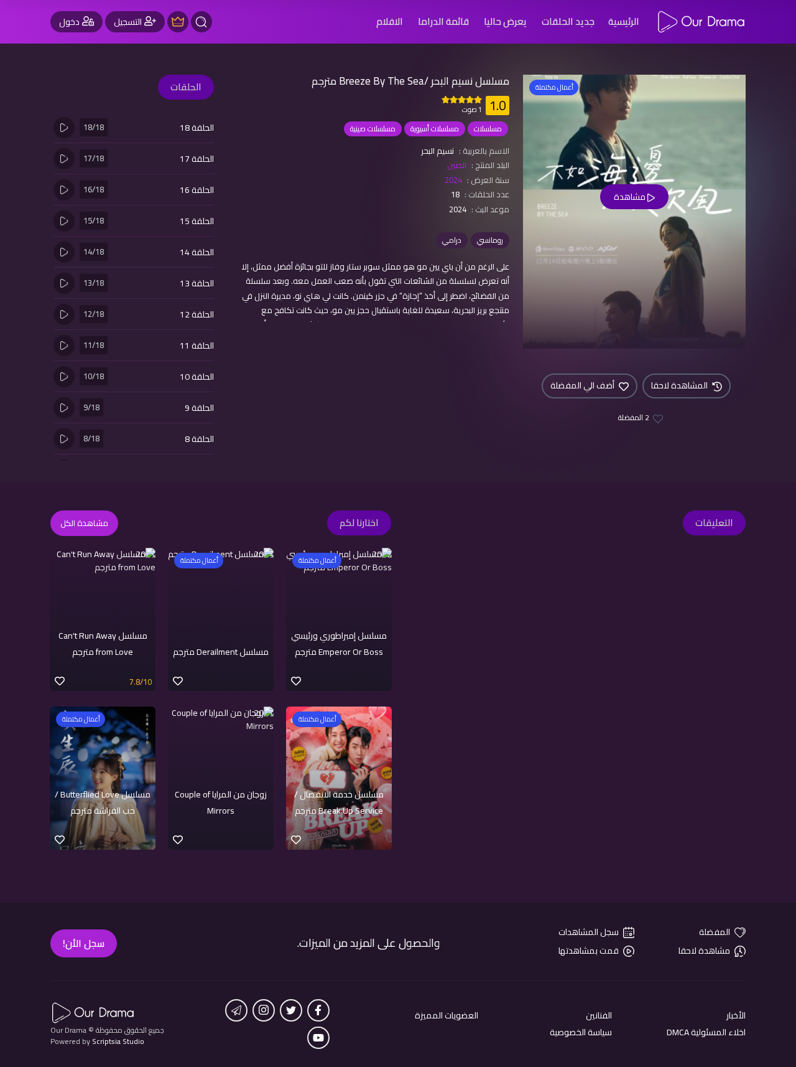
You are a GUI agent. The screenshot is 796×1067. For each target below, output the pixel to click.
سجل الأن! (83, 943)
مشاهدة (630, 197)
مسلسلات (488, 128)
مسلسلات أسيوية (434, 128)
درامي (451, 240)
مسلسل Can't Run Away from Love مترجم (102, 644)
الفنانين (599, 1015)
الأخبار (736, 1015)
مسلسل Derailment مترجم (221, 652)
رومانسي (490, 240)
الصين (456, 164)
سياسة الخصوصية (581, 1032)
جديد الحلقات (568, 21)
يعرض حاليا (505, 21)
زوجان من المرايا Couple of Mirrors (221, 802)
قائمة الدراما (443, 21)
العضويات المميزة (446, 1015)
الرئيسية (623, 21)
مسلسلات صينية (373, 128)
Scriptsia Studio (118, 1041)
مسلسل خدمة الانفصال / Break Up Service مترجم (339, 802)
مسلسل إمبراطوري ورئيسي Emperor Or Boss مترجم (339, 644)
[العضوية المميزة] (177, 21)
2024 (453, 179)
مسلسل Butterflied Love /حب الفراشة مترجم (102, 802)
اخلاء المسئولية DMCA (706, 1032)
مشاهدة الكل (84, 522)
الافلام (389, 21)
